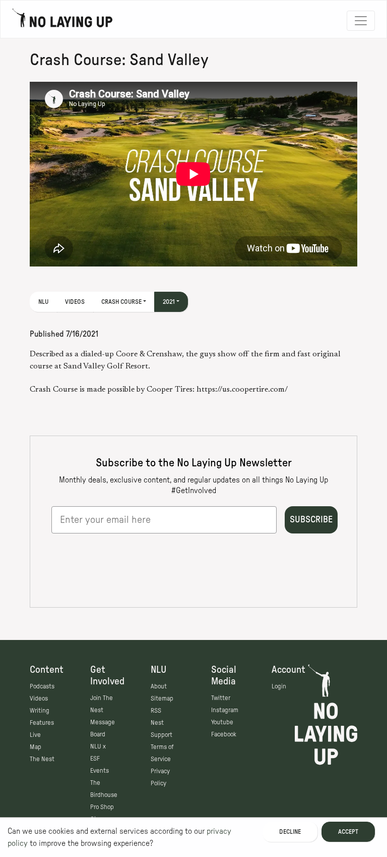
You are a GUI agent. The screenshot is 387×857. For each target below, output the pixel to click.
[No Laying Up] (62, 21)
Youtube (222, 722)
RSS (156, 711)
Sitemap (162, 698)
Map (35, 747)
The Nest (42, 759)
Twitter (220, 698)
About (159, 686)
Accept (348, 832)
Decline (290, 832)
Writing (39, 711)
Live (35, 735)
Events (99, 771)
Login (279, 686)
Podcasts (42, 686)
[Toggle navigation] (361, 21)
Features (42, 723)
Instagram (224, 710)
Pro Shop (102, 807)
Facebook (223, 734)
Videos (75, 302)
